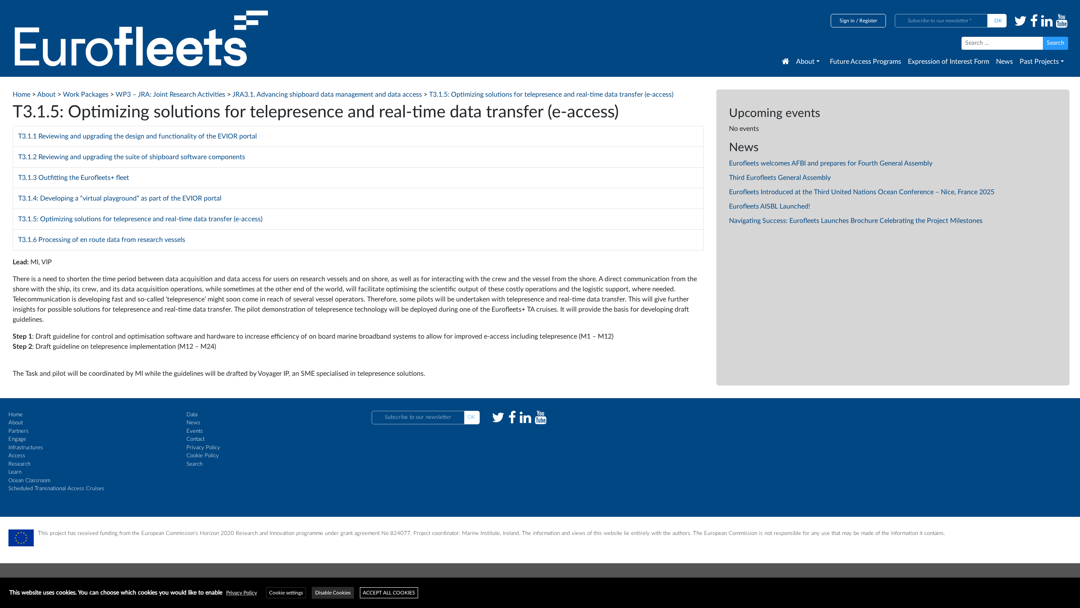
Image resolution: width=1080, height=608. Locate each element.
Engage (17, 439)
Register (868, 20)
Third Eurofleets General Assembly (780, 177)
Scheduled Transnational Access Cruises (56, 488)
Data (191, 415)
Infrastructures (25, 448)
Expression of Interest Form (948, 61)
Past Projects (1039, 61)
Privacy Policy (203, 448)
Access (16, 456)
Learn (15, 472)
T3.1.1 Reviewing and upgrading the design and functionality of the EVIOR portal (137, 136)
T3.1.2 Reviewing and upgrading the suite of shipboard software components (131, 157)
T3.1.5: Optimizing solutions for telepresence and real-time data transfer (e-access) (140, 219)
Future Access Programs (865, 61)
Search (194, 464)
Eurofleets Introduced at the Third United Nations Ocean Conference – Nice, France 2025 (861, 192)
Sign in (847, 20)
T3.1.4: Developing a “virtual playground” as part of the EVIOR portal (119, 198)
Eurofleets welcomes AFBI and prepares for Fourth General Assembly (830, 163)
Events (194, 431)
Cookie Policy (202, 456)
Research (19, 464)
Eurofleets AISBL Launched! (769, 206)
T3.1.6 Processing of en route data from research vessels (101, 239)
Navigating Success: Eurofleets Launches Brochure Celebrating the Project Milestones (856, 220)
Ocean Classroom (29, 480)
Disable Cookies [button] (333, 592)
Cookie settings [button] (286, 592)
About (805, 61)
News (1004, 61)
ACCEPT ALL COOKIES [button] (389, 592)
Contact (195, 439)
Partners (18, 431)
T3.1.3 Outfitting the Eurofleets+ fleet (73, 177)
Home (15, 415)
